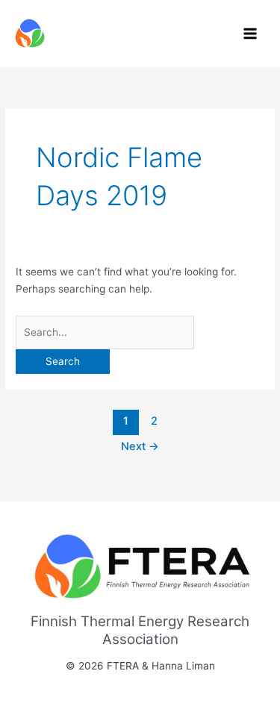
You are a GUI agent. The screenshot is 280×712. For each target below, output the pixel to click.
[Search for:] (105, 332)
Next (140, 446)
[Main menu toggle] (250, 34)
